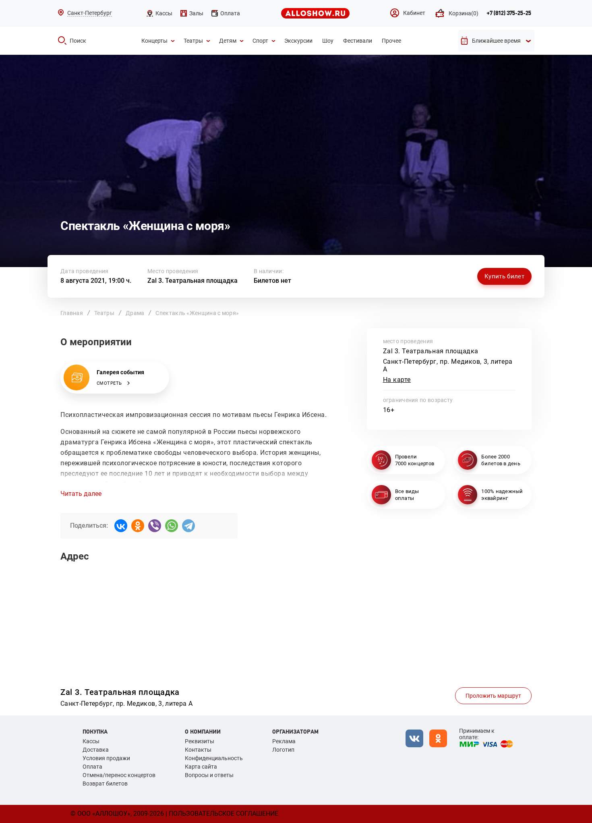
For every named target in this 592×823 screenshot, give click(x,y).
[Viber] (154, 525)
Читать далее (80, 494)
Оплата (92, 766)
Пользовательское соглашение (223, 813)
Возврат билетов (105, 783)
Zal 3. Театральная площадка (192, 280)
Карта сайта (201, 766)
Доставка (96, 749)
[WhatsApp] (171, 525)
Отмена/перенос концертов (119, 775)
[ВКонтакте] (120, 525)
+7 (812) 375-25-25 (508, 13)
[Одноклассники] (137, 525)
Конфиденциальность (214, 758)
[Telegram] (188, 525)
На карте (397, 380)
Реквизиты (199, 741)
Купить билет (504, 276)
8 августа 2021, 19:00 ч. (95, 280)
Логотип (283, 749)
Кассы (91, 741)
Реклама (284, 741)
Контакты (198, 749)
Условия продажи (106, 758)
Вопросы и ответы (209, 775)
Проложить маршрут (493, 695)
